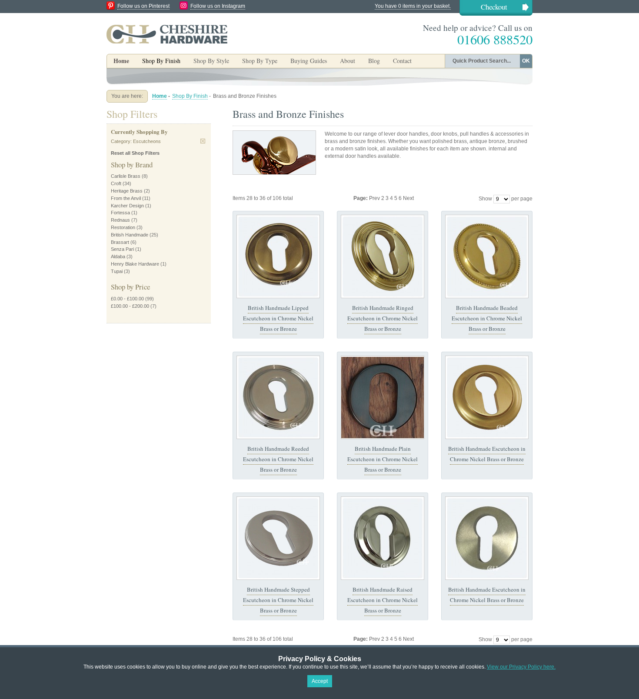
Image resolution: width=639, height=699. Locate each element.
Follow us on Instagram (217, 6)
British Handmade (129, 234)
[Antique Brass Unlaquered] (278, 256)
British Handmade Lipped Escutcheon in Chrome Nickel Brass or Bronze (278, 318)
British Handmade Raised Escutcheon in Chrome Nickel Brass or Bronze (382, 600)
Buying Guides (308, 61)
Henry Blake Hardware (135, 263)
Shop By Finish (190, 96)
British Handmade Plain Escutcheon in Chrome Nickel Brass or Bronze (382, 459)
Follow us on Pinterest (143, 6)
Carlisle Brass (125, 176)
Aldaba (118, 256)
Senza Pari (122, 249)
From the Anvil (126, 198)
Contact (402, 61)
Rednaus (120, 220)
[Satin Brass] (487, 397)
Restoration (123, 227)
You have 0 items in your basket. (413, 6)
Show (485, 199)
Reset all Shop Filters (135, 153)
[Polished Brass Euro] (487, 256)
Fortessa (120, 212)
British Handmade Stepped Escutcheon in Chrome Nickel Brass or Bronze (278, 600)
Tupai (117, 271)
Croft (116, 183)
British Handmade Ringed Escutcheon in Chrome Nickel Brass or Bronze (382, 318)
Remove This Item (202, 141)
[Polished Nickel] (382, 538)
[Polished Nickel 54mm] (278, 397)
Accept (320, 681)
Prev (375, 198)
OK (526, 61)
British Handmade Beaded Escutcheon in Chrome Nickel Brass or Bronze (487, 318)
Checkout (494, 7)
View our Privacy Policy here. (521, 667)
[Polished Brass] (382, 256)
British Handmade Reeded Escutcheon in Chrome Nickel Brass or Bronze (278, 459)
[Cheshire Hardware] (166, 34)
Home (121, 60)
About (347, 61)
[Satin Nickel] (278, 538)
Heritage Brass (127, 190)
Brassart (120, 242)
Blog (374, 61)
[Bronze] (382, 397)
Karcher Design (127, 205)
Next (408, 198)
